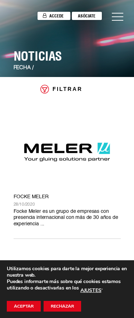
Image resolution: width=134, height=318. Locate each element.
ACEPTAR (24, 306)
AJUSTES (90, 290)
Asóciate (86, 16)
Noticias (38, 56)
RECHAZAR (62, 306)
